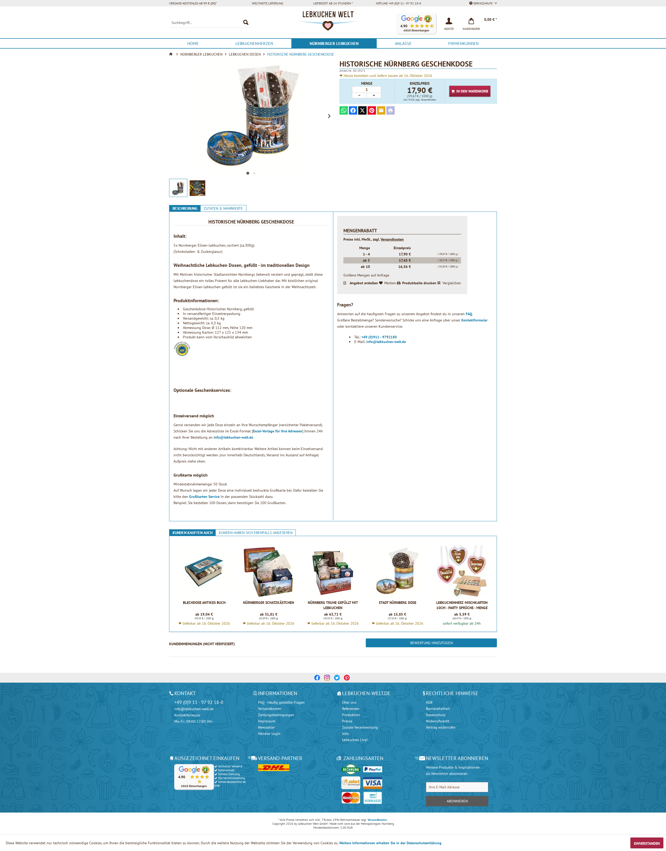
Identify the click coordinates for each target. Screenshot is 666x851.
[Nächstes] (329, 116)
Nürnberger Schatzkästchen (268, 602)
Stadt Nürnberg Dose (397, 602)
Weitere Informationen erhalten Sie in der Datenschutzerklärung (390, 843)
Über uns (349, 702)
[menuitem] (210, 22)
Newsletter (266, 727)
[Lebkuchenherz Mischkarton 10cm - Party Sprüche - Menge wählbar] (462, 571)
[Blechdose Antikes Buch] (204, 571)
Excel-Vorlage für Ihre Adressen (277, 431)
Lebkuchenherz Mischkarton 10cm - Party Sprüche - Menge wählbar (462, 605)
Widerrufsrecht (437, 721)
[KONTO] (449, 20)
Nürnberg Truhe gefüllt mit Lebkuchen (333, 605)
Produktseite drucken (419, 283)
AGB (429, 702)
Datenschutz (435, 715)
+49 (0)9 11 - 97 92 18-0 (198, 702)
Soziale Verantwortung (360, 727)
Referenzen (350, 708)
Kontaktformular (474, 320)
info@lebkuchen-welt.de (233, 437)
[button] (416, 23)
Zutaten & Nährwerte (223, 208)
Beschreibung (184, 208)
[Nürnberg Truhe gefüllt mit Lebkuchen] (333, 571)
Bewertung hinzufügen (431, 643)
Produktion (351, 715)
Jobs (345, 733)
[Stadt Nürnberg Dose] (397, 571)
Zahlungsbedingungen (276, 715)
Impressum (266, 721)
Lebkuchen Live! (355, 739)
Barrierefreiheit (438, 708)
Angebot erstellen (364, 283)
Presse (347, 721)
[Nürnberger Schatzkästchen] (269, 571)
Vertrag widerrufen (441, 727)
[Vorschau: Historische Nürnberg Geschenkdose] (178, 188)
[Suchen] (246, 22)
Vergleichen (452, 283)
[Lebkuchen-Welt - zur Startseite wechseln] (333, 23)
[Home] (171, 54)
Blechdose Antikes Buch (204, 602)
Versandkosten (392, 239)
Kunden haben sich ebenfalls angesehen (255, 532)
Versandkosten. (378, 820)
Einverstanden (647, 843)
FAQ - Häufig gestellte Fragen (281, 702)
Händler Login (269, 733)
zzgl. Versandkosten (425, 99)
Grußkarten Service (204, 496)
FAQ (469, 314)
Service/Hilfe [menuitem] (482, 3)
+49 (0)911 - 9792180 (379, 337)
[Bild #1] (247, 173)
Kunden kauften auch (192, 532)
